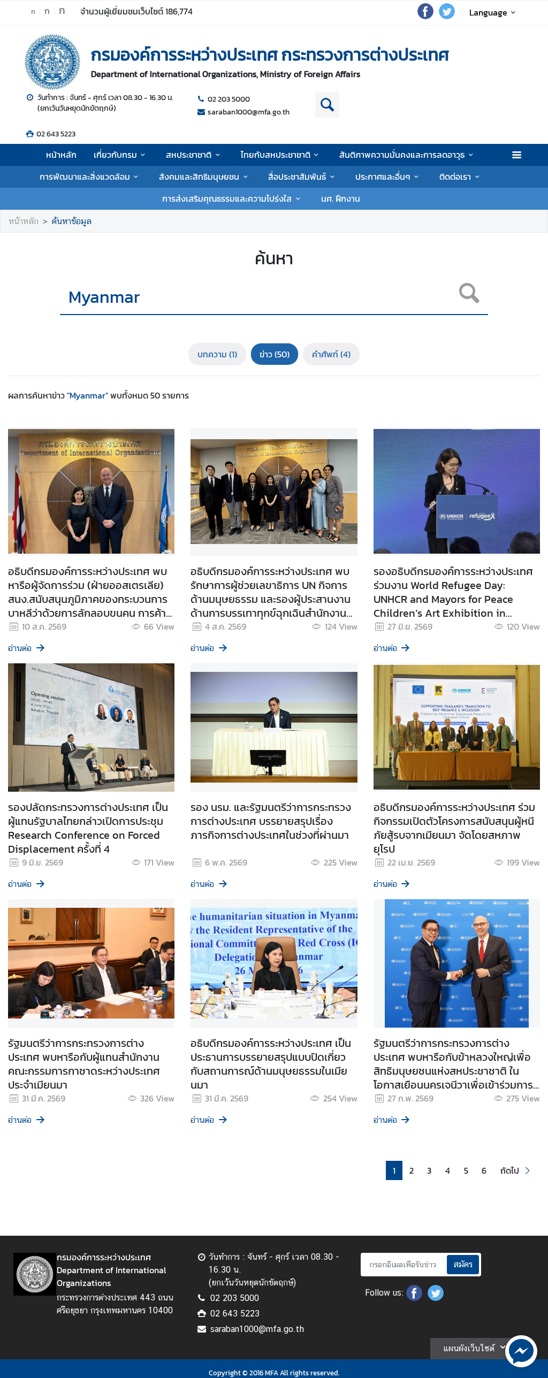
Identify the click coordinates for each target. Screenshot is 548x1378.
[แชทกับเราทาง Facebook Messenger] (521, 1350)
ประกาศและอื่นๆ (382, 176)
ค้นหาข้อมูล (72, 221)
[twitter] (447, 16)
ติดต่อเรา (455, 176)
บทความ (217, 354)
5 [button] (466, 1170)
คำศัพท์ (331, 354)
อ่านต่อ (20, 648)
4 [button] (447, 1170)
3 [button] (429, 1170)
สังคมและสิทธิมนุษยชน (199, 176)
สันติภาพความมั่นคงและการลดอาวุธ (402, 154)
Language (488, 12)
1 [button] (394, 1170)
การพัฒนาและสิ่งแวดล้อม (85, 176)
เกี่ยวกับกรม (115, 154)
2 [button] (411, 1170)
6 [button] (484, 1170)
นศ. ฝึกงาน (340, 198)
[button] (516, 1171)
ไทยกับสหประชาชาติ (275, 154)
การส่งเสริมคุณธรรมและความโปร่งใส (227, 198)
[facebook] (425, 16)
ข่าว (275, 354)
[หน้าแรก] (52, 62)
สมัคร (463, 1264)
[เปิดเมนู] (516, 155)
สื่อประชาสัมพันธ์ (297, 176)
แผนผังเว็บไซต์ (468, 1348)
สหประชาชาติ (188, 154)
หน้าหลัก (61, 154)
